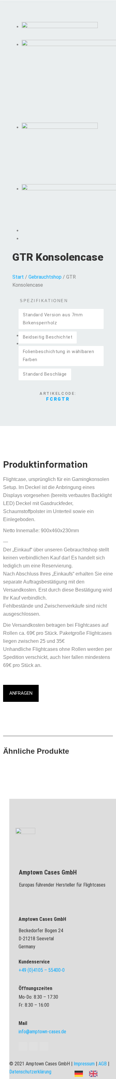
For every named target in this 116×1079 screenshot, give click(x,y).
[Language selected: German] (89, 1073)
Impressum (84, 1064)
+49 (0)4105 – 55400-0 (42, 970)
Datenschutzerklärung (30, 1072)
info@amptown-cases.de (42, 1032)
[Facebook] (23, 1046)
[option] (95, 1074)
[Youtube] (33, 1046)
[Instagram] (44, 1046)
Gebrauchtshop (45, 277)
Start (18, 277)
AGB (102, 1064)
